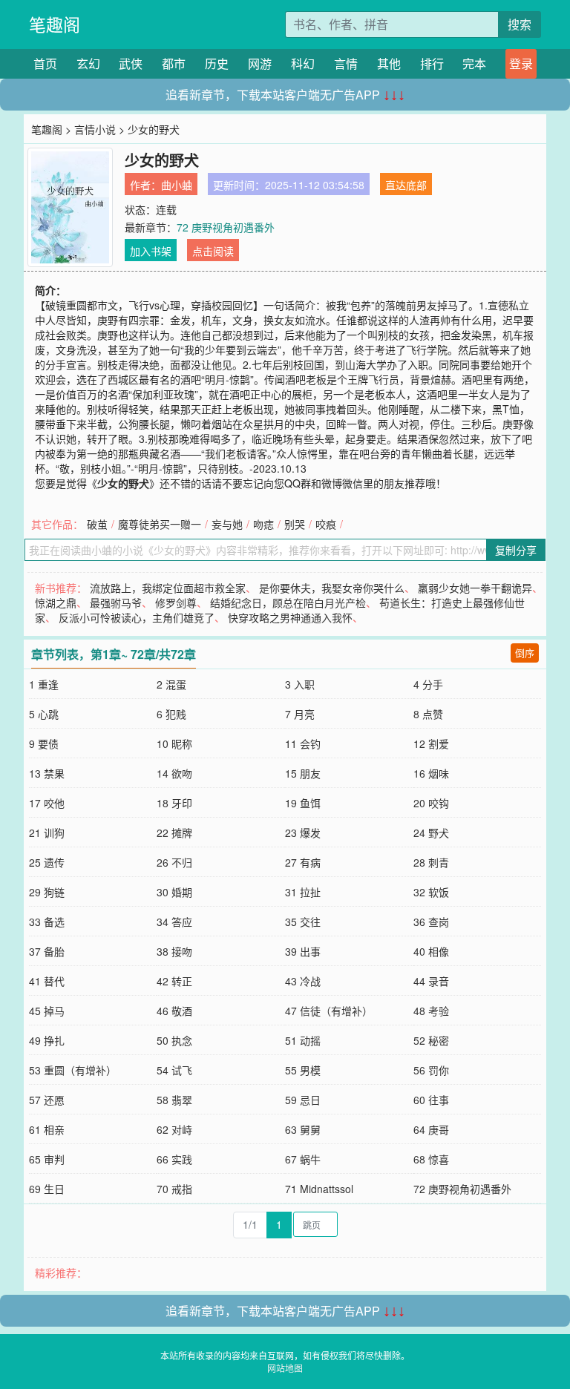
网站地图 (285, 1368)
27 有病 (303, 862)
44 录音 (431, 980)
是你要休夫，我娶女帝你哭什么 (331, 587)
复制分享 (516, 549)
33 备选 (47, 921)
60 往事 (431, 1099)
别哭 (294, 523)
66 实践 (174, 1159)
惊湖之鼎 (55, 602)
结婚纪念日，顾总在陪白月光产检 (288, 602)
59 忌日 (303, 1099)
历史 (217, 63)
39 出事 (303, 951)
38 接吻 (174, 951)
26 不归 (174, 862)
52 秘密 (431, 1040)
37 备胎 (47, 951)
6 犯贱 (171, 713)
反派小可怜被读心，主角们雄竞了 (136, 617)
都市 (174, 63)
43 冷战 (303, 980)
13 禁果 (47, 773)
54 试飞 (174, 1070)
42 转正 (174, 980)
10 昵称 (174, 743)
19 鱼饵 (303, 802)
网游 (260, 63)
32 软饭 (431, 891)
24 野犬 (431, 832)
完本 (474, 63)
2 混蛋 (171, 684)
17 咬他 (47, 802)
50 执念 (174, 1040)
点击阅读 (213, 250)
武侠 (130, 63)
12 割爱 (431, 743)
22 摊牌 (174, 832)
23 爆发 (303, 832)
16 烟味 (431, 773)
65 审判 (47, 1159)
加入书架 (150, 250)
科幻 (303, 63)
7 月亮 (300, 713)
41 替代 (47, 980)
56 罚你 (431, 1070)
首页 (45, 63)
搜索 (519, 24)
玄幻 (88, 63)
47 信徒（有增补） (329, 1010)
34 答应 (174, 921)
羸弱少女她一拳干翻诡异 (475, 587)
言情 (346, 63)
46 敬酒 (174, 1010)
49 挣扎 (47, 1040)
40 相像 (431, 951)
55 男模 (303, 1070)
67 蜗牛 (303, 1159)
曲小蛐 (176, 184)
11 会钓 (303, 743)
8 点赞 (428, 713)
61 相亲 (47, 1129)
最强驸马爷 (116, 602)
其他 (389, 63)
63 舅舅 (303, 1129)
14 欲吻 (174, 773)
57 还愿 (47, 1099)
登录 (521, 63)
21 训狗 (47, 832)
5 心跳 (44, 713)
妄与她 (227, 523)
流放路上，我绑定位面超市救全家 (168, 587)
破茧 (97, 523)
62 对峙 (174, 1129)
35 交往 (303, 921)
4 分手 (428, 684)
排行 (432, 63)
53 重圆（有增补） (73, 1070)
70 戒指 (174, 1188)
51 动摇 (303, 1040)
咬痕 (325, 523)
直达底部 (406, 184)
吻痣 (263, 523)
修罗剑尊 (176, 602)
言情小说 (95, 129)
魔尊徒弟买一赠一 (159, 523)
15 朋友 (303, 773)
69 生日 (47, 1188)
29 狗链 (47, 891)
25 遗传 (47, 862)
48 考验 (431, 1010)
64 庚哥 (431, 1129)
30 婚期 (174, 891)
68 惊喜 (431, 1159)
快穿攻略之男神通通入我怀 (290, 617)
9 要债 (44, 743)
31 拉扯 (303, 891)
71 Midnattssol (319, 1188)
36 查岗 (431, 921)
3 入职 (300, 684)
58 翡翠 (174, 1099)
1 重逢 (44, 684)
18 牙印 (174, 802)
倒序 (524, 653)
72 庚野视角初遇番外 (226, 227)
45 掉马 (47, 1010)
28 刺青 (431, 862)
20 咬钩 (431, 802)
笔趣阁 (54, 24)
